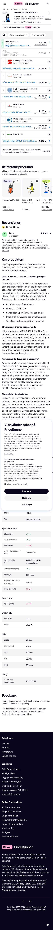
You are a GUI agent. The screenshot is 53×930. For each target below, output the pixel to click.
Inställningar (26, 504)
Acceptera (26, 491)
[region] (26, 465)
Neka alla (26, 498)
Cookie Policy (9, 454)
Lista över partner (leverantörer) (15, 484)
